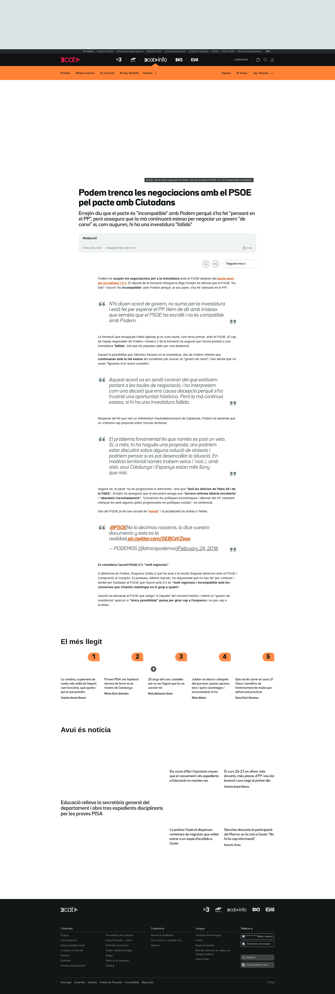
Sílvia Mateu (199, 697)
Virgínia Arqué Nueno (73, 697)
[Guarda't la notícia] (205, 263)
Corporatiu (241, 60)
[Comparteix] (215, 263)
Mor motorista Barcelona (249, 51)
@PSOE (118, 527)
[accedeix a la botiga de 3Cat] (258, 59)
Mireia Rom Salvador (116, 693)
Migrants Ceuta (154, 51)
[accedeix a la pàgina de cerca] (265, 59)
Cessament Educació (175, 51)
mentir (153, 511)
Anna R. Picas (232, 844)
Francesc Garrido (105, 51)
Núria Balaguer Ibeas (160, 693)
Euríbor (215, 51)
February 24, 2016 (198, 548)
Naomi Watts (228, 51)
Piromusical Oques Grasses (130, 51)
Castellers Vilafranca (198, 51)
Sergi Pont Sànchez (247, 697)
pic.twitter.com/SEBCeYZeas (159, 539)
